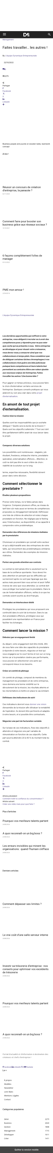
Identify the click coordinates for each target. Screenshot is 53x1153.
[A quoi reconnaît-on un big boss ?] (26, 1019)
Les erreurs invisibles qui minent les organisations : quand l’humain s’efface (26, 847)
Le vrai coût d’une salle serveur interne (25, 934)
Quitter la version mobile (26, 1149)
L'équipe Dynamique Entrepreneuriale (21, 56)
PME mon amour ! (13, 289)
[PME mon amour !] (26, 275)
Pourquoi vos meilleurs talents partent (25, 820)
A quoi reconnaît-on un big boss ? (22, 833)
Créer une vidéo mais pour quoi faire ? (18, 804)
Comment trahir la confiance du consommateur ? (23, 799)
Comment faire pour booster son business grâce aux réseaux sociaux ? (25, 223)
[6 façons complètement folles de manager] (26, 240)
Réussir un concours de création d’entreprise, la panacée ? (22, 189)
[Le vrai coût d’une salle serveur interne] (26, 920)
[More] (26, 104)
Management (8, 39)
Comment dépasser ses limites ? (22, 904)
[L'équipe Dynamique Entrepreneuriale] (10, 312)
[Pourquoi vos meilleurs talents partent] (26, 988)
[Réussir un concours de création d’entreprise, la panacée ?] (26, 172)
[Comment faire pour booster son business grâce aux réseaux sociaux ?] (26, 206)
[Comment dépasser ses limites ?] (26, 889)
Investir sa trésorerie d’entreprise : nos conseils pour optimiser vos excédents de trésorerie (25, 969)
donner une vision (38, 704)
